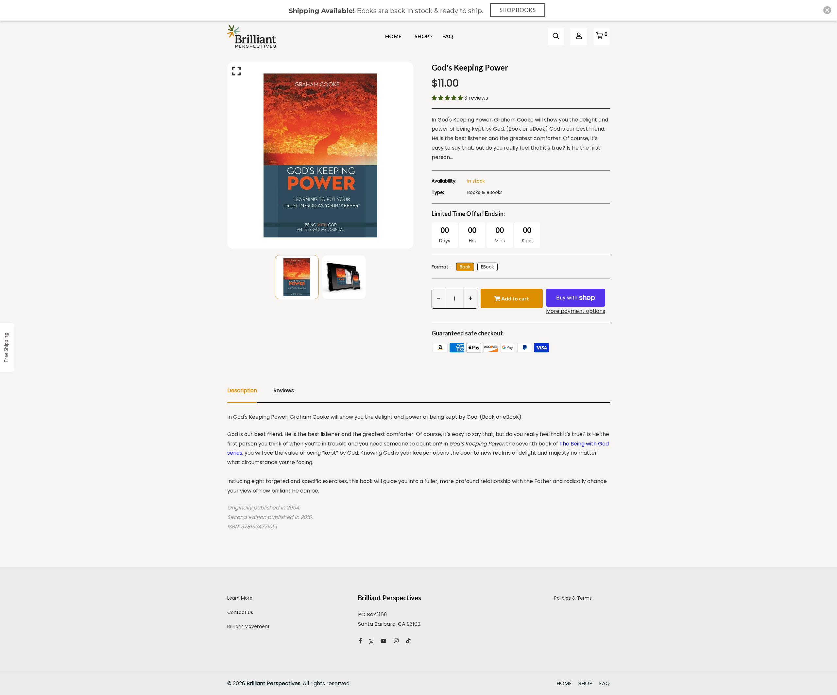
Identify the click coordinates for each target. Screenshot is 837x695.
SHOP (422, 36)
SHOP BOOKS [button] (518, 10)
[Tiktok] (408, 641)
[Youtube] (383, 641)
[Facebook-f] (360, 641)
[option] (320, 155)
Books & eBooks (485, 192)
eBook (487, 267)
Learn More (239, 598)
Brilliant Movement (248, 626)
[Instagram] (396, 641)
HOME (393, 36)
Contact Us (240, 612)
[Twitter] (371, 641)
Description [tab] (242, 390)
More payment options (575, 311)
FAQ (447, 36)
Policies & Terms (573, 598)
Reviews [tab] (283, 390)
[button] (448, 98)
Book (465, 267)
